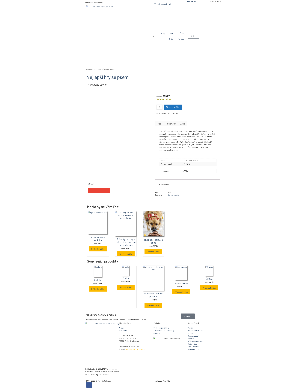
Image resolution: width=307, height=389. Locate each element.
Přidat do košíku (172, 107)
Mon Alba (166, 381)
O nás (171, 39)
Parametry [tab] (171, 124)
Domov (100, 69)
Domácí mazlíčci (110, 69)
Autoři (172, 33)
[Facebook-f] (89, 385)
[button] (91, 190)
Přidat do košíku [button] (97, 249)
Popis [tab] (160, 124)
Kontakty (181, 39)
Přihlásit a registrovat (162, 4)
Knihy (163, 33)
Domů (88, 69)
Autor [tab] (182, 124)
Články (182, 33)
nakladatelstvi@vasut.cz (135, 349)
